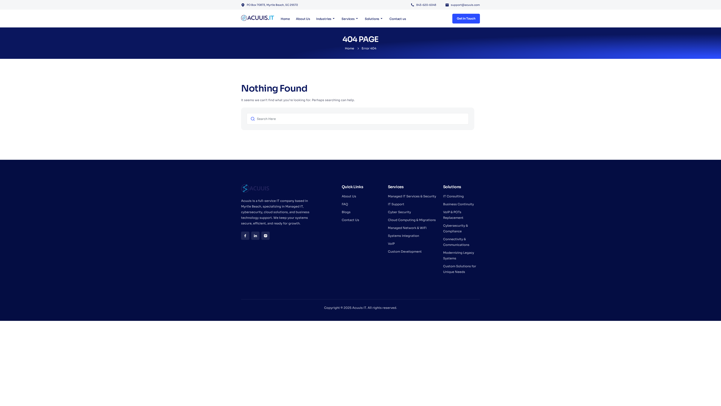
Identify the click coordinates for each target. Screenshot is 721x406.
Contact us (397, 19)
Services (348, 19)
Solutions (372, 19)
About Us (303, 19)
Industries (323, 19)
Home (285, 19)
